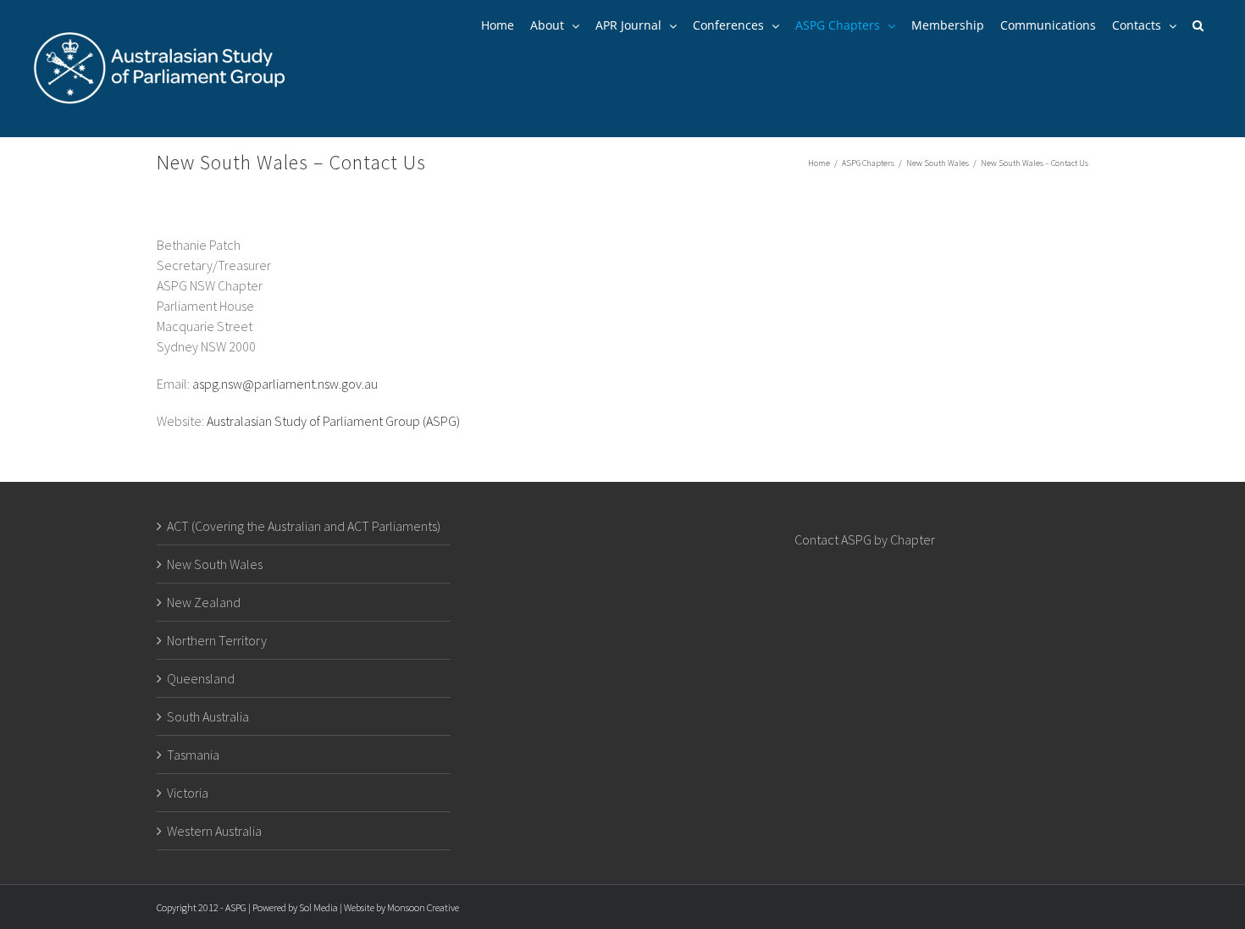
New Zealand (204, 602)
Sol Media (318, 907)
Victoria (187, 792)
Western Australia (214, 830)
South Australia (208, 716)
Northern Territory (217, 640)
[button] (1198, 25)
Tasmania (193, 754)
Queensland (201, 678)
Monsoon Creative (423, 907)
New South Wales (215, 564)
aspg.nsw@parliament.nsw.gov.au (285, 383)
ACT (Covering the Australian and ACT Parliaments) (303, 525)
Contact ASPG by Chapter (864, 539)
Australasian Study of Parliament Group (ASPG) (333, 420)
